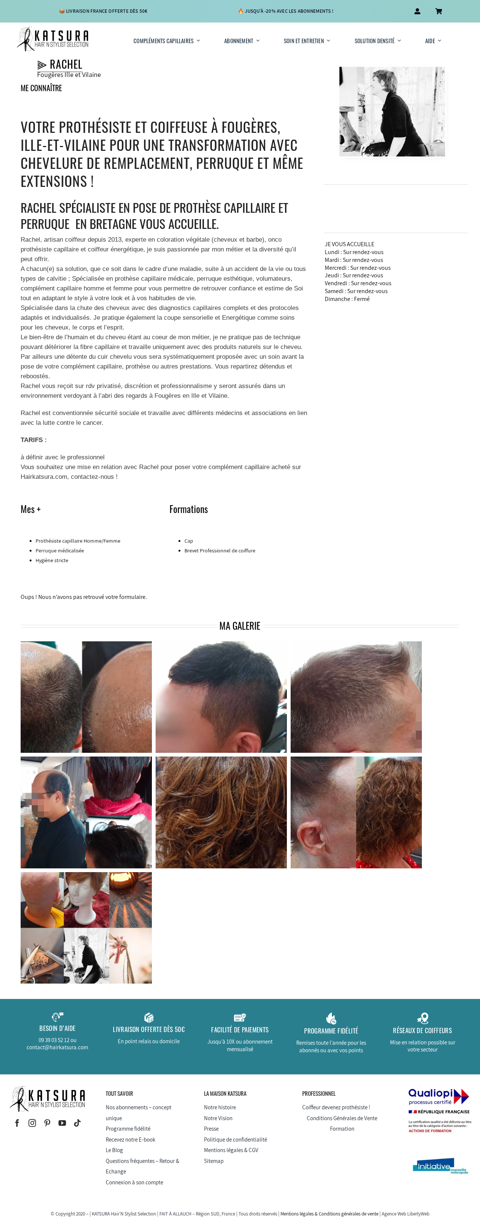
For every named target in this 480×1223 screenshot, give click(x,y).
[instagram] (32, 1123)
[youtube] (62, 1123)
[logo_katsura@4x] (52, 29)
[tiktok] (77, 1123)
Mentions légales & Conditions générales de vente (329, 1214)
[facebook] (17, 1123)
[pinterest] (47, 1123)
